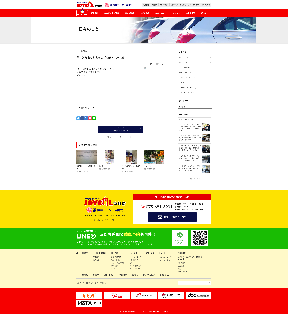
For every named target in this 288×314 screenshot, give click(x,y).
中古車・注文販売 (111, 13)
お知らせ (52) (184, 62)
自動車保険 (190, 13)
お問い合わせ (205, 5)
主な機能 (181, 266)
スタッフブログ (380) (187, 77)
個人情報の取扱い (92, 283)
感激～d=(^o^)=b (120, 131)
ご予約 (113, 268)
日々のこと (85, 108)
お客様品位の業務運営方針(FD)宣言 (190, 257)
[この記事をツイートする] (78, 118)
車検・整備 (129, 13)
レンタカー (175, 13)
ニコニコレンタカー (166, 257)
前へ (109, 137)
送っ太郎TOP (182, 263)
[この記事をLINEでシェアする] (94, 118)
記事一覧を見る (194, 179)
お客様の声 (174, 5)
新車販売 (94, 13)
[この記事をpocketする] (90, 118)
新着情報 (146, 5)
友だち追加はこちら (179, 242)
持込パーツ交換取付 (117, 263)
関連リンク (80, 283)
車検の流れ (114, 266)
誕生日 (101, 166)
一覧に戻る (83, 51)
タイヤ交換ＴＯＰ (135, 257)
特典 (130, 263)
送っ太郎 (204, 13)
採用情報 (183, 5)
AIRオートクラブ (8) (188, 87)
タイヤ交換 (144, 13)
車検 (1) (184, 82)
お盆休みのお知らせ (186, 119)
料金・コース (115, 260)
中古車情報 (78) (184, 67)
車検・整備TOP (116, 257)
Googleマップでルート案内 (104, 220)
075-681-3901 (159, 206)
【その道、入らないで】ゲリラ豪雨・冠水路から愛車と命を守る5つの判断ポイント (190, 158)
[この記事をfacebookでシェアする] (82, 118)
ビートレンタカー (165, 260)
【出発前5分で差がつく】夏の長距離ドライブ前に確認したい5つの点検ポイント (190, 168)
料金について (133, 260)
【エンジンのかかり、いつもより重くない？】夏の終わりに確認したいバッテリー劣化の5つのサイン (190, 128)
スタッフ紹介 (164, 5)
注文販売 (96, 260)
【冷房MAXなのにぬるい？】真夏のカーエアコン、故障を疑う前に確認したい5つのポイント (190, 148)
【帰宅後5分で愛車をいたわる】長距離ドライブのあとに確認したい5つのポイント (190, 138)
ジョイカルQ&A (193, 5)
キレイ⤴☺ (147, 166)
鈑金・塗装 (159, 13)
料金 (179, 269)
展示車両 (96, 257)
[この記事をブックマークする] (86, 118)
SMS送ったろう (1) (186, 57)
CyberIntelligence (161, 311)
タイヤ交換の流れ (135, 266)
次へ (131, 137)
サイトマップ (104, 283)
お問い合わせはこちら (175, 217)
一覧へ (120, 137)
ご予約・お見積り (135, 268)
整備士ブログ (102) (186, 72)
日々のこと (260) (187, 92)
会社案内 (154, 5)
